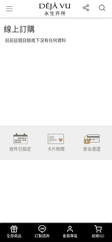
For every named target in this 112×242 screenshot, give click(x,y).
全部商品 (14, 236)
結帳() (98, 236)
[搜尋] (102, 8)
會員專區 (70, 236)
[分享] (85, 8)
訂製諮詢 (42, 236)
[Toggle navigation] (9, 8)
